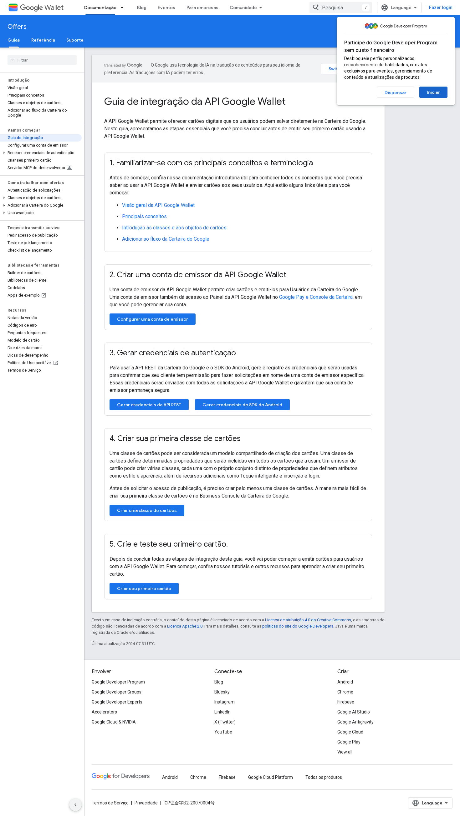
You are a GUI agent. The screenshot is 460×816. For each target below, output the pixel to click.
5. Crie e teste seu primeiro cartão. (169, 544)
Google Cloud (350, 731)
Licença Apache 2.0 (184, 626)
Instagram (224, 701)
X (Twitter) (225, 721)
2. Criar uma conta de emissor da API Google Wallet (198, 274)
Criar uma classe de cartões (147, 510)
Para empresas (202, 7)
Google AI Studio (353, 711)
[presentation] (238, 101)
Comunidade (243, 7)
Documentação (100, 7)
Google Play (348, 741)
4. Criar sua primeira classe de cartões (175, 438)
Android (345, 681)
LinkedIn (222, 711)
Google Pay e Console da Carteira (316, 297)
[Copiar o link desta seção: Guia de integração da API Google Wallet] (294, 102)
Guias (14, 40)
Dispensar (395, 92)
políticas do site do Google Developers (297, 626)
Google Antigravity (355, 721)
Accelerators (104, 711)
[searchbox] (42, 60)
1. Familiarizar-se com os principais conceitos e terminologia (211, 163)
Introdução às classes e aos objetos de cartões (174, 228)
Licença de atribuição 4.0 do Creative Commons (308, 620)
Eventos (166, 7)
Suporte (75, 40)
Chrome (345, 691)
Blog (141, 7)
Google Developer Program (118, 681)
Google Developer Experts (117, 701)
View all (344, 751)
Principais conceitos (144, 216)
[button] (41, 153)
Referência (43, 40)
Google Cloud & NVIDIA (114, 721)
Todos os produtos (323, 777)
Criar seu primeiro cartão (144, 588)
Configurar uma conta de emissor (152, 319)
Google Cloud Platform (270, 777)
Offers (17, 27)
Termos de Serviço (110, 802)
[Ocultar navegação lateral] (75, 804)
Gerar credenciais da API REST (149, 405)
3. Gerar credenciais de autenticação (173, 353)
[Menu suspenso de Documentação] (123, 7)
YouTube (223, 731)
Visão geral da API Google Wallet (158, 205)
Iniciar (433, 92)
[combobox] (340, 7)
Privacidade (146, 802)
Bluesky (222, 691)
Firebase (345, 701)
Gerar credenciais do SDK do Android (242, 405)
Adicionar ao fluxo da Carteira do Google (165, 239)
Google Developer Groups (116, 691)
